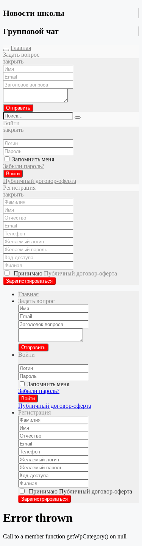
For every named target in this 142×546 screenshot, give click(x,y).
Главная (21, 48)
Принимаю (64, 273)
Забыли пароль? (23, 166)
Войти (13, 173)
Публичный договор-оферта (39, 181)
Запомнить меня (32, 159)
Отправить (18, 108)
